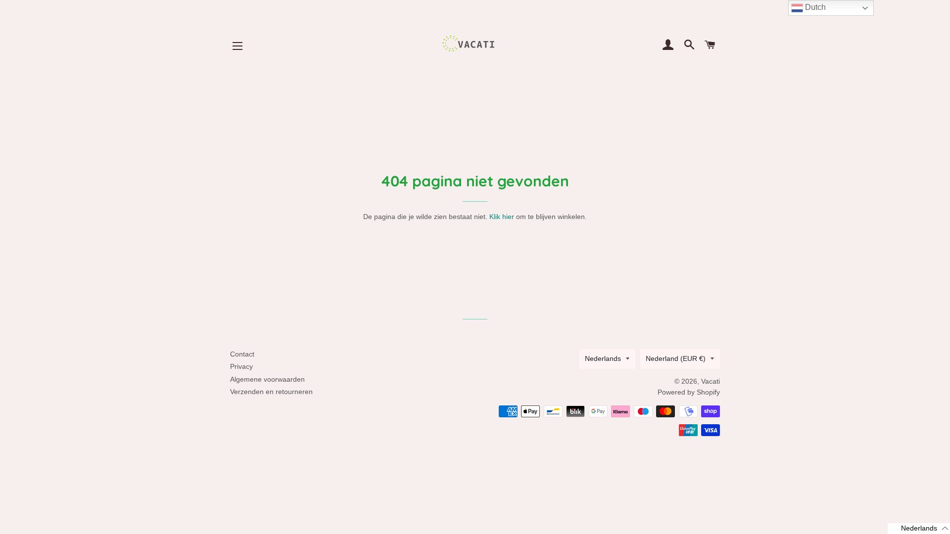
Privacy (241, 366)
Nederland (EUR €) (676, 358)
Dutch (814, 7)
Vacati (710, 381)
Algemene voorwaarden (267, 379)
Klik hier (501, 217)
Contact (242, 354)
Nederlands (603, 358)
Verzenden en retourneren (271, 392)
